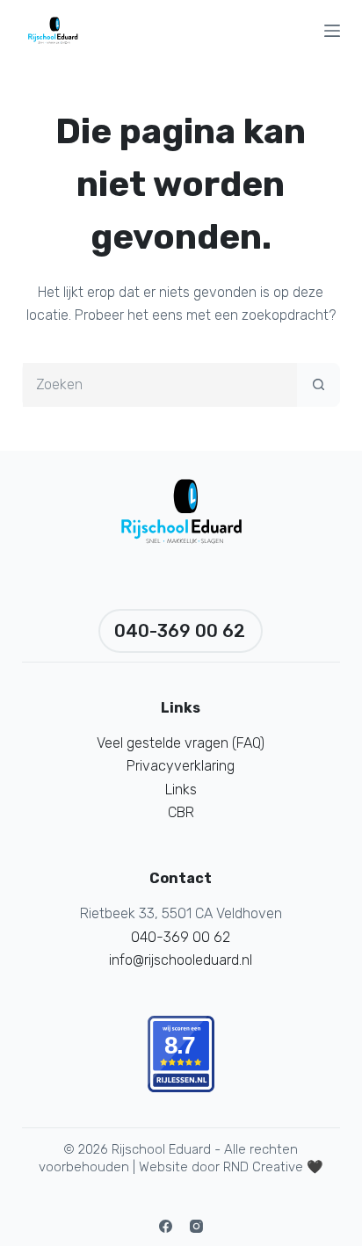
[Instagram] (196, 1226)
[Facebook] (165, 1226)
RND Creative (263, 1167)
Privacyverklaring (181, 765)
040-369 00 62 (179, 630)
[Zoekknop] (318, 385)
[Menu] (332, 31)
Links (181, 789)
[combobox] (160, 385)
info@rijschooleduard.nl (180, 960)
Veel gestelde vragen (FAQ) (180, 743)
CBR (181, 812)
